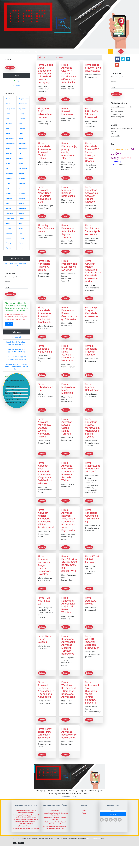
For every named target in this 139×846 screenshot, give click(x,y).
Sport (7, 203)
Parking (8, 158)
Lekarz (21, 228)
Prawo (8, 99)
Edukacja (8, 178)
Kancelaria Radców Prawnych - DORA (16, 264)
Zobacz (9, 324)
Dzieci (21, 133)
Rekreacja (22, 128)
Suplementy (22, 143)
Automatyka (9, 173)
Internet (8, 238)
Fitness (8, 163)
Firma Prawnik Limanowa (67, 111)
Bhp (7, 168)
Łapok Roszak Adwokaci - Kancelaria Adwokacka (16, 343)
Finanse (8, 228)
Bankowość (22, 208)
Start (111, 51)
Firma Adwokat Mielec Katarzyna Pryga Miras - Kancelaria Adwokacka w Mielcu (93, 271)
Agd (7, 128)
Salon (20, 123)
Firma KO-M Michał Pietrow (92, 559)
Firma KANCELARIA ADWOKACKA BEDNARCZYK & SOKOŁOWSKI (69, 564)
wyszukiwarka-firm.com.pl (25, 51)
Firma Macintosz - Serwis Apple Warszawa (92, 230)
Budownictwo (23, 148)
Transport (9, 208)
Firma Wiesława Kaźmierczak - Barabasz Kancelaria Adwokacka (68, 689)
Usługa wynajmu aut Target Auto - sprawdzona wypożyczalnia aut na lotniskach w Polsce (26, 821)
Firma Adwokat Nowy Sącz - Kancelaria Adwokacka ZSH (45, 194)
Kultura (8, 133)
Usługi (8, 223)
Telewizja (9, 123)
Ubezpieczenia (10, 108)
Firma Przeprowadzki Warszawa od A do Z (92, 467)
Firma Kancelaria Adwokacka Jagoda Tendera (68, 231)
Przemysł (22, 193)
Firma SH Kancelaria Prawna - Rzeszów (91, 350)
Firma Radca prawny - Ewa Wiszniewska (93, 67)
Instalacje (9, 233)
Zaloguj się (10, 294)
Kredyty (21, 238)
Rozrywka (22, 183)
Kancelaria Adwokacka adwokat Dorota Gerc (16, 350)
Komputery (9, 213)
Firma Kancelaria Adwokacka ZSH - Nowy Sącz (92, 515)
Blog (121, 51)
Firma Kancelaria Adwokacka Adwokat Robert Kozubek (92, 194)
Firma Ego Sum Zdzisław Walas (46, 228)
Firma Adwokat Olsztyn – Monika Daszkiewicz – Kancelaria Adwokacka (68, 73)
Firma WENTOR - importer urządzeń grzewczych (92, 642)
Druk (7, 188)
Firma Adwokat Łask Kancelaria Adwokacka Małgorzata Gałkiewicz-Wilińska (45, 473)
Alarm (21, 138)
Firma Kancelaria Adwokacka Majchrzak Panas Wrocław (68, 605)
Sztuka (8, 104)
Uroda (8, 113)
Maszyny (22, 243)
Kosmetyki (9, 198)
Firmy (17, 86)
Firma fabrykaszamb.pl (45, 387)
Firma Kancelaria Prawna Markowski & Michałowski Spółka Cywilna (92, 428)
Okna (20, 223)
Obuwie (21, 213)
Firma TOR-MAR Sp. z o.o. (44, 600)
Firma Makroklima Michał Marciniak (68, 388)
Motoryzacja (10, 138)
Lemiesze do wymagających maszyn (26, 828)
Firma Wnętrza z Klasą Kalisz (45, 348)
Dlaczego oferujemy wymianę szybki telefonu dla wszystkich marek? (26, 816)
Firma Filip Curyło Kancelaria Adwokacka (92, 312)
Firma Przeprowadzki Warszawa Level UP (69, 265)
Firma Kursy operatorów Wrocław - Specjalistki (45, 733)
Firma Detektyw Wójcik (90, 600)
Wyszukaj (10, 68)
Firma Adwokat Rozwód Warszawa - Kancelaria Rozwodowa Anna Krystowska (68, 520)
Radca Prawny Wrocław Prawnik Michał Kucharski (16, 358)
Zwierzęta (9, 243)
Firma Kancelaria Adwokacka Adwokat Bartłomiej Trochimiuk (44, 315)
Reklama (21, 218)
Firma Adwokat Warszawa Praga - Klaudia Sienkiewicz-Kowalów (45, 565)
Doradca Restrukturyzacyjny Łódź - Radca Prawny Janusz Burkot (16, 366)
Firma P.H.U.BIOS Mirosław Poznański (91, 113)
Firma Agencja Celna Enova (92, 387)
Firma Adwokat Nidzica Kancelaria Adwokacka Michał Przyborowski (46, 518)
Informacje (22, 178)
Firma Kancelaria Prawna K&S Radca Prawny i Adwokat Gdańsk (92, 152)
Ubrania (21, 203)
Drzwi (8, 183)
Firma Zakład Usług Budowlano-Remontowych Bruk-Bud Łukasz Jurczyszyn (45, 73)
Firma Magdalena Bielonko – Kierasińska (68, 191)
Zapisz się (113, 814)
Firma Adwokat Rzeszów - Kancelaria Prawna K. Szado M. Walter (67, 471)
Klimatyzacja (10, 218)
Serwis (21, 158)
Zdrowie (21, 173)
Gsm (7, 118)
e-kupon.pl (16, 337)
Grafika (8, 193)
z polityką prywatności (93, 838)
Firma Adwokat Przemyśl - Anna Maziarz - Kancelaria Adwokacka (46, 689)
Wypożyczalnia (10, 143)
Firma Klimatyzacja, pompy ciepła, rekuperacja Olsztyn (69, 151)
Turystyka (9, 153)
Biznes (21, 163)
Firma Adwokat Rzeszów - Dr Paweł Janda (69, 733)
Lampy (21, 248)
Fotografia (22, 118)
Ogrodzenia (22, 108)
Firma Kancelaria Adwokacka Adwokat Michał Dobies (44, 151)
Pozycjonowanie (24, 99)
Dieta (20, 153)
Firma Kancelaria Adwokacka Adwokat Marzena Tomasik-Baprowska (68, 645)
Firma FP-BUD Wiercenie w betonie (45, 113)
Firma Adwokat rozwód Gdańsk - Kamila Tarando (66, 426)
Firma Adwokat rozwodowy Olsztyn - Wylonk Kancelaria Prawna (44, 428)
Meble (8, 148)
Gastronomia (23, 104)
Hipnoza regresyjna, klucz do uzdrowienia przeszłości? (26, 811)
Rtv (20, 188)
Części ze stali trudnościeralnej (26, 826)
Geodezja (22, 198)
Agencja (8, 248)
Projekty (21, 113)
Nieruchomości (23, 168)
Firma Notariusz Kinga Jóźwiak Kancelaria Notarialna (67, 353)
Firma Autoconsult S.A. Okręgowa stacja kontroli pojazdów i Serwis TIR (92, 692)
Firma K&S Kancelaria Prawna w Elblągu (44, 265)
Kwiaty (21, 233)
